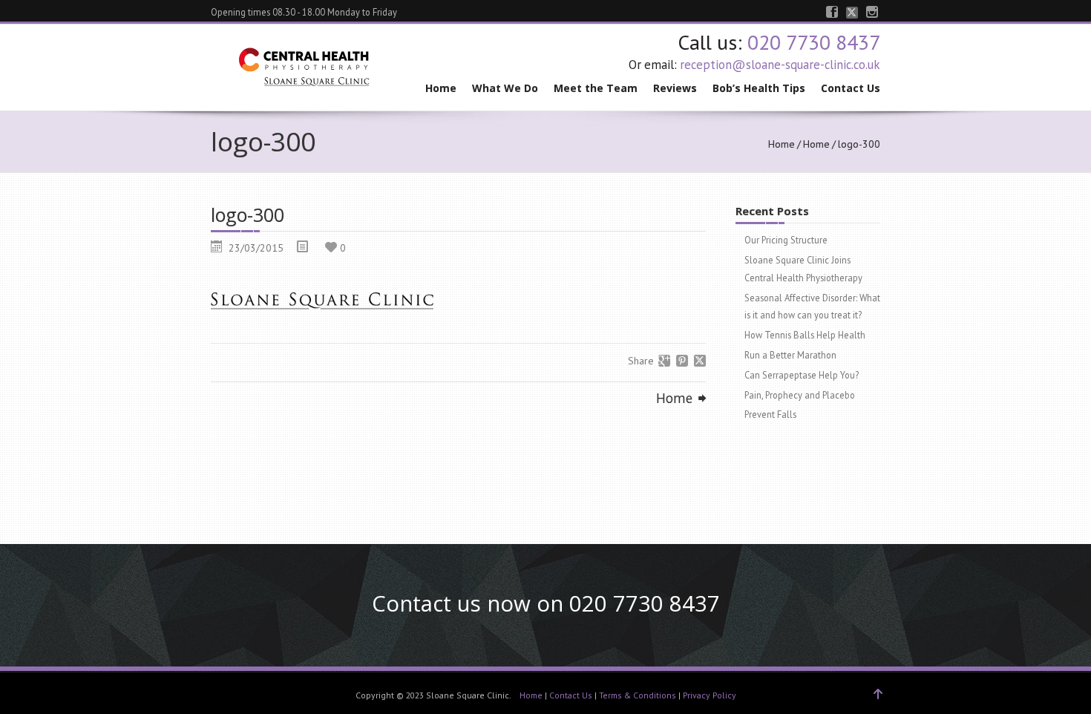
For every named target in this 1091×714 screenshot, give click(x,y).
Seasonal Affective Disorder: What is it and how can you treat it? (812, 306)
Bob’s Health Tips (758, 88)
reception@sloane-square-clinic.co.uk (780, 64)
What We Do (505, 88)
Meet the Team (596, 88)
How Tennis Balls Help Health (804, 335)
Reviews (675, 88)
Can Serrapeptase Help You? (801, 375)
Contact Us (850, 88)
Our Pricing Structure (786, 240)
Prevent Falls (770, 414)
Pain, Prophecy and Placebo (799, 395)
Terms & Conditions (637, 695)
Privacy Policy (709, 695)
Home (440, 88)
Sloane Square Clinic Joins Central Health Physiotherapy (803, 269)
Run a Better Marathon (790, 355)
